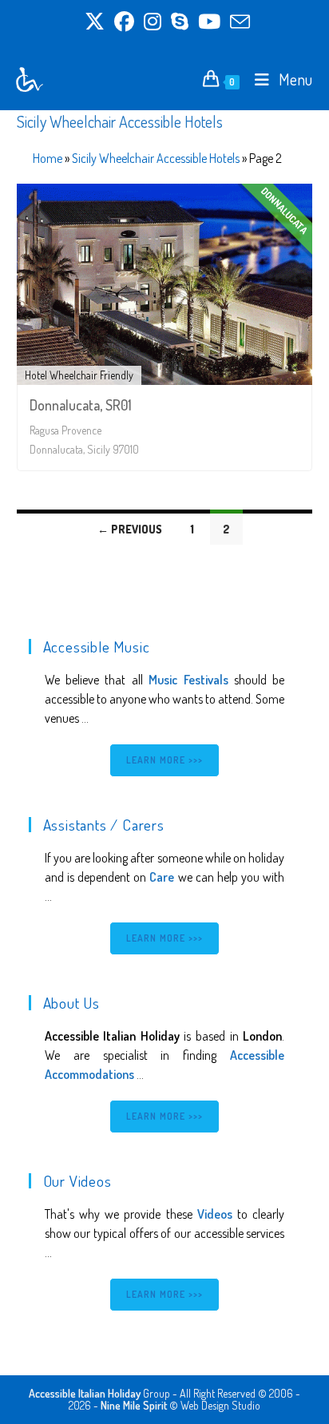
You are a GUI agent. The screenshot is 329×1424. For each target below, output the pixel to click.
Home (47, 158)
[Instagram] (152, 22)
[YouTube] (209, 22)
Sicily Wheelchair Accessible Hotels (156, 158)
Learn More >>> (165, 760)
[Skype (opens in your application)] (179, 22)
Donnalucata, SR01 (81, 405)
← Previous (129, 529)
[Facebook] (124, 22)
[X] (94, 22)
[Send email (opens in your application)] (237, 22)
